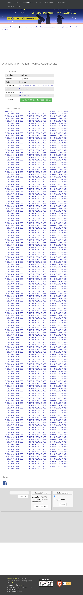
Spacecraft (19, 18)
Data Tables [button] (49, 3)
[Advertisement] (41, 45)
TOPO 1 (30, 111)
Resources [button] (61, 3)
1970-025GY (24, 96)
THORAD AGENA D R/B (59, 111)
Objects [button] (38, 3)
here (22, 585)
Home (10, 18)
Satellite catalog (31, 18)
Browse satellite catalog (10, 27)
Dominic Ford (13, 578)
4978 (21, 92)
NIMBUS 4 (8, 111)
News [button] (9, 3)
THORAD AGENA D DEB (14, 114)
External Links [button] (13, 6)
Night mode (60, 499)
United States (24, 89)
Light (57, 496)
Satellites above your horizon (51, 27)
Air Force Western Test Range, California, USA (36, 85)
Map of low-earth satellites (30, 27)
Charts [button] (17, 3)
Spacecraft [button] (27, 3)
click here (15, 583)
